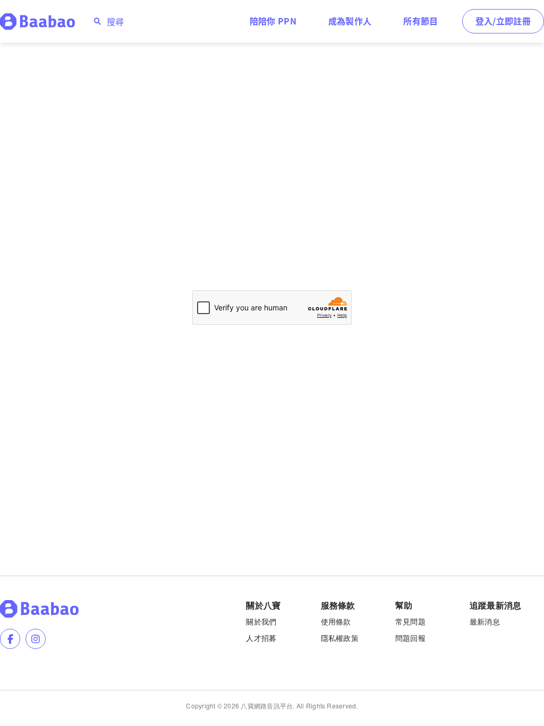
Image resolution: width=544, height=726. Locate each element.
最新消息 (485, 621)
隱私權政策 (340, 637)
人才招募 (261, 637)
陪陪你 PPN (273, 20)
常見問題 (410, 621)
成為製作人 (350, 20)
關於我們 (261, 621)
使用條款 (336, 621)
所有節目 (420, 20)
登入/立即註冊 (503, 20)
